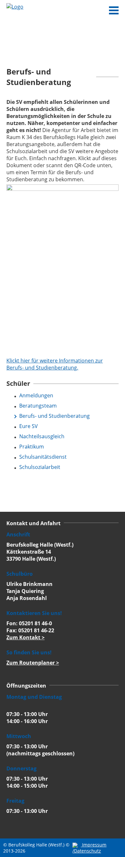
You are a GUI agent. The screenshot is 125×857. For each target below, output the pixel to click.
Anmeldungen (36, 395)
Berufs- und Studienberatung (54, 415)
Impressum (94, 845)
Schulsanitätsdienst (43, 456)
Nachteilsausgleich (41, 436)
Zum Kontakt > (25, 637)
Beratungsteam (38, 405)
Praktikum (31, 446)
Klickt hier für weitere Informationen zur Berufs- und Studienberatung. (54, 364)
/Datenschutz (86, 851)
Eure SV (28, 426)
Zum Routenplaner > (32, 662)
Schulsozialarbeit (39, 467)
